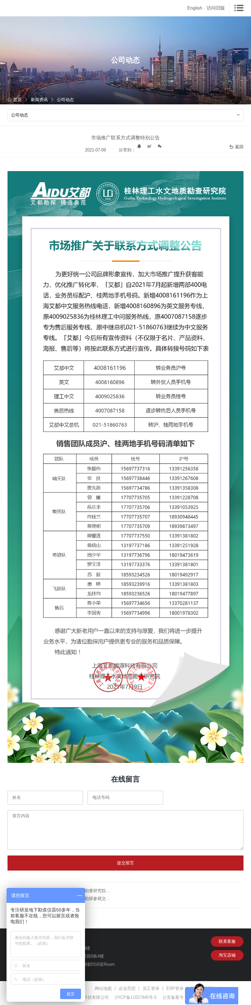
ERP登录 (175, 988)
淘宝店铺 (227, 955)
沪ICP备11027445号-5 (136, 997)
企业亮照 (127, 988)
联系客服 (227, 941)
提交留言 (125, 862)
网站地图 (103, 988)
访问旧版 (216, 7)
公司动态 (65, 99)
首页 (17, 99)
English (194, 7)
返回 (239, 146)
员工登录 (150, 988)
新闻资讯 (39, 99)
